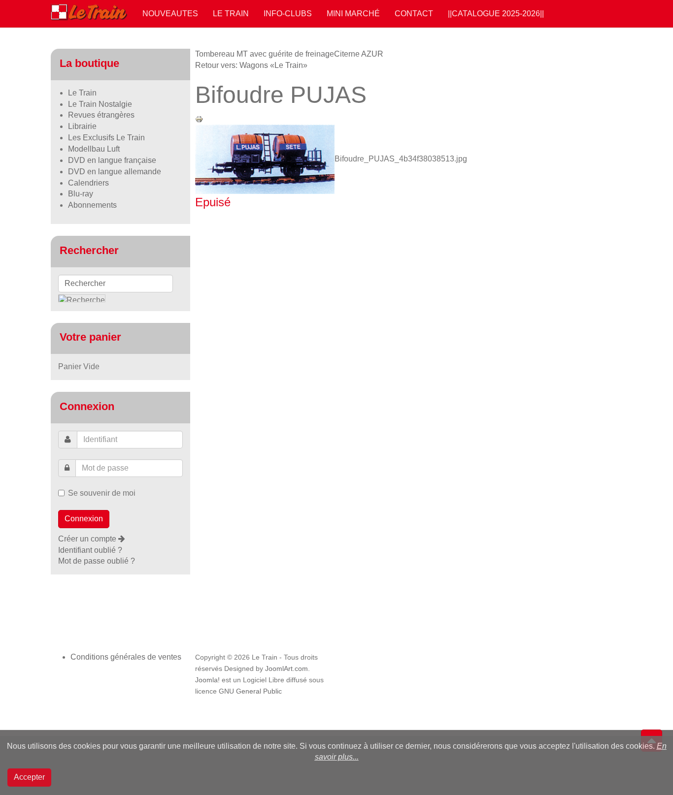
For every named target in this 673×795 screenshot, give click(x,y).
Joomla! (207, 680)
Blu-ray (80, 194)
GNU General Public (250, 691)
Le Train (231, 13)
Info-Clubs (288, 13)
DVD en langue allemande (114, 171)
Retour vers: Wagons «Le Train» (251, 65)
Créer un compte (88, 539)
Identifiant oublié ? (90, 550)
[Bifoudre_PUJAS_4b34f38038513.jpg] (265, 159)
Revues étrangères (101, 115)
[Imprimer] (199, 118)
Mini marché (353, 13)
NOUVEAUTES (170, 13)
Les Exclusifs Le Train (106, 137)
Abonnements (92, 205)
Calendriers (88, 183)
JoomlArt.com (286, 668)
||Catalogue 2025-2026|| (496, 13)
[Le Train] (89, 10)
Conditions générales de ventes (125, 657)
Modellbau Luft (94, 149)
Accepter (29, 777)
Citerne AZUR (358, 54)
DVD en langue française (112, 160)
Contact (414, 13)
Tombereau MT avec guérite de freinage (264, 54)
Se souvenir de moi (101, 493)
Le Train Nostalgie (100, 104)
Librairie (82, 126)
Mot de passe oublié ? (96, 561)
